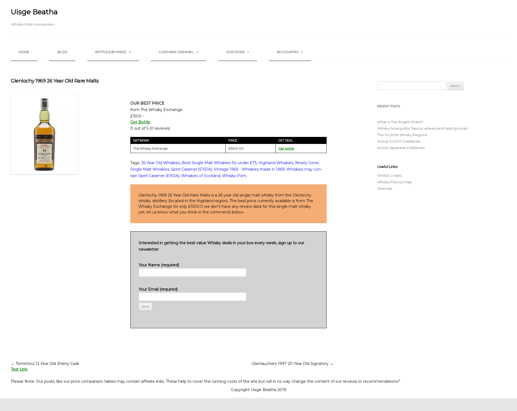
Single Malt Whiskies (149, 169)
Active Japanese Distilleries (401, 148)
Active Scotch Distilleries (398, 141)
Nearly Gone (307, 162)
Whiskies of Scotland (200, 175)
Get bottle (286, 148)
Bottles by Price (113, 52)
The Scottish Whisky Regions (402, 135)
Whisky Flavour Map (394, 182)
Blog (62, 52)
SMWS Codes (389, 175)
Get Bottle (140, 122)
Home (24, 52)
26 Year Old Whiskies (160, 162)
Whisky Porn (234, 175)
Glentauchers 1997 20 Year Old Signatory (292, 363)
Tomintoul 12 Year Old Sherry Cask (45, 363)
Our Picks (237, 52)
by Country (290, 52)
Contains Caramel (178, 52)
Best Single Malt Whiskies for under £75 (219, 162)
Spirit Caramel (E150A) (191, 169)
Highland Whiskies (275, 162)
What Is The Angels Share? (400, 122)
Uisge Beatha (34, 12)
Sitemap (384, 188)
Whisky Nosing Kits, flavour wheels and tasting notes (422, 128)
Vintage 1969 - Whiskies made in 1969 (249, 169)
